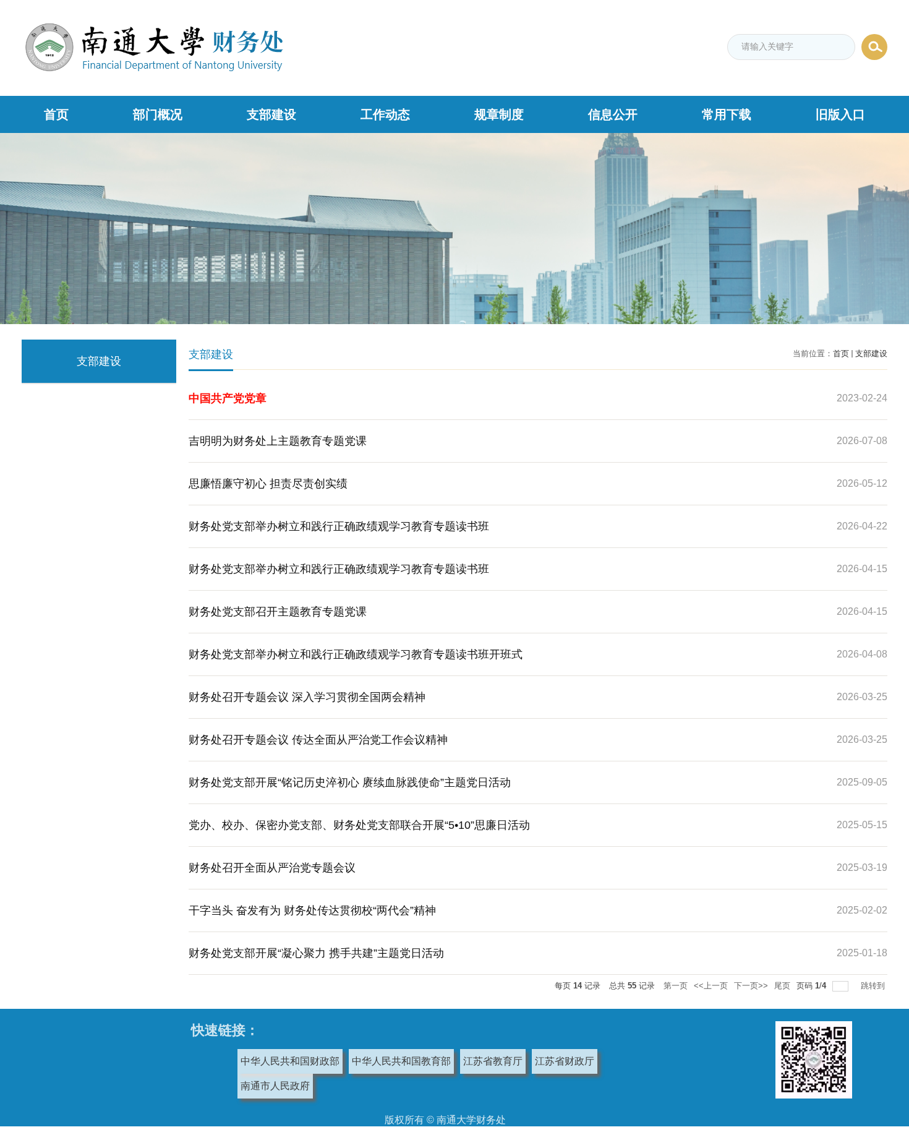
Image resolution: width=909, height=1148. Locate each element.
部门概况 (157, 114)
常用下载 (726, 114)
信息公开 (613, 114)
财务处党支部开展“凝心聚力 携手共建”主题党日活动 (316, 953)
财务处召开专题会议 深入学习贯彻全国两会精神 (307, 697)
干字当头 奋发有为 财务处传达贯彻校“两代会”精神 (312, 910)
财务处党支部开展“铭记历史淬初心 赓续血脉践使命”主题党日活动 (350, 782)
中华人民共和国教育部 (401, 1061)
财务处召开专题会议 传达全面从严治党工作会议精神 (318, 740)
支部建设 (271, 114)
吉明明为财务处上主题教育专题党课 (278, 441)
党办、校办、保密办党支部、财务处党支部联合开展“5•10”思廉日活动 (359, 825)
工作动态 (385, 114)
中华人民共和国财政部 (290, 1061)
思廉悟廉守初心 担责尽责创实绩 (268, 484)
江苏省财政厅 (564, 1061)
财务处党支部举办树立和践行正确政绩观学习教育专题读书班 (339, 526)
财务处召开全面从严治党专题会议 (272, 868)
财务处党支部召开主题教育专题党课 (278, 612)
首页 (56, 114)
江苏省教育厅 (493, 1061)
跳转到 (874, 985)
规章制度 (499, 114)
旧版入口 (840, 114)
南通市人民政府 (275, 1086)
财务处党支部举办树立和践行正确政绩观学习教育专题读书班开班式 (356, 654)
